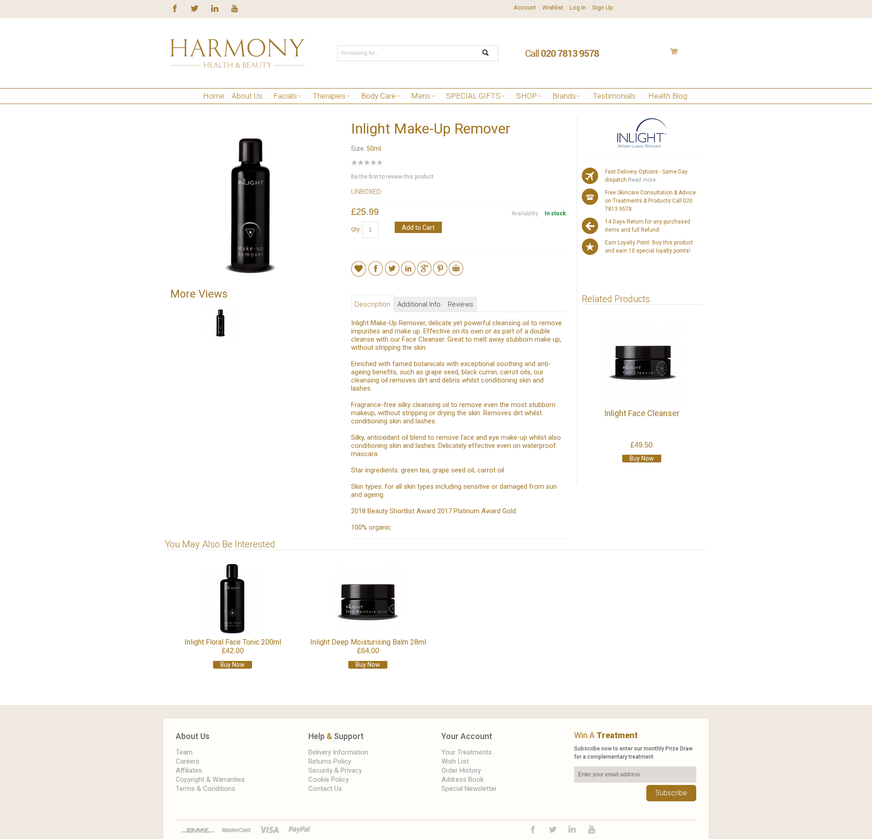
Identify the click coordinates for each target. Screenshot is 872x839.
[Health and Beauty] (237, 53)
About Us (192, 736)
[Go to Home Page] (173, 107)
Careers (187, 761)
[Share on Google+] (424, 265)
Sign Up (602, 7)
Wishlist (552, 7)
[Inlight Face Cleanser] (641, 361)
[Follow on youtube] (234, 8)
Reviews (460, 304)
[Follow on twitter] (194, 8)
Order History (461, 770)
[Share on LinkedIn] (408, 265)
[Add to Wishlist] (358, 268)
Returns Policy (329, 761)
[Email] (456, 265)
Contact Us (325, 788)
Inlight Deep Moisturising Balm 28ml (368, 642)
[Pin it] (440, 265)
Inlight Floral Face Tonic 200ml (232, 642)
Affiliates (189, 770)
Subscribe (671, 793)
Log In (578, 7)
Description (372, 304)
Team (184, 752)
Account (525, 7)
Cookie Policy (328, 779)
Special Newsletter (469, 788)
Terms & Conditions (205, 788)
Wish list (455, 761)
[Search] (491, 53)
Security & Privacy (335, 770)
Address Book (462, 779)
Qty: (356, 229)
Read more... (643, 180)
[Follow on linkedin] (214, 8)
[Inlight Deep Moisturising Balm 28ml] (368, 598)
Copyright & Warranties (210, 779)
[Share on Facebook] (375, 265)
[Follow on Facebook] (174, 8)
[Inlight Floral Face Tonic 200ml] (232, 598)
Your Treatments (466, 752)
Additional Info (419, 304)
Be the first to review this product (392, 177)
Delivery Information (338, 752)
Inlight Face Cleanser (641, 413)
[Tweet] (392, 265)
